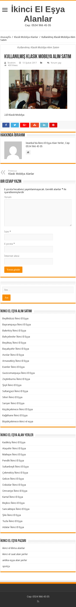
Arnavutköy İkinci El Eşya (15, 360)
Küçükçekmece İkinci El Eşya (17, 409)
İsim (7, 231)
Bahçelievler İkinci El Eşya (16, 336)
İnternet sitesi (11, 255)
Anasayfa (5, 37)
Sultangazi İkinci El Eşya (15, 391)
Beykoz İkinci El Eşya (13, 502)
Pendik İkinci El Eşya (13, 460)
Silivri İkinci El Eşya (12, 397)
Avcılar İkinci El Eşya (13, 354)
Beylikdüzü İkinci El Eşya (15, 318)
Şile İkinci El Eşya (11, 515)
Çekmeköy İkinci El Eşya (15, 472)
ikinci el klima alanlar (13, 548)
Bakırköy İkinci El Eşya (14, 330)
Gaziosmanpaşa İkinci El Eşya (18, 373)
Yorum (7, 197)
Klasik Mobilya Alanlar (26, 37)
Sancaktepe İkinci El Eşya (15, 509)
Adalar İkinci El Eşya (13, 527)
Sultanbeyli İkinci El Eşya (15, 466)
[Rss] (38, 601)
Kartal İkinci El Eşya (12, 496)
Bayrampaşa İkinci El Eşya (16, 324)
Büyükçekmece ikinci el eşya (17, 421)
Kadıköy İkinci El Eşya (13, 442)
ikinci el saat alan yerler (15, 554)
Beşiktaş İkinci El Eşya (14, 342)
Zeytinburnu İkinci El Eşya (16, 379)
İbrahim (12, 63)
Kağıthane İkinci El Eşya (14, 415)
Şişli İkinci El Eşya (11, 385)
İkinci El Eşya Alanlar (38, 13)
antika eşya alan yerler (14, 560)
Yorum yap (56, 63)
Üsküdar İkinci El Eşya (14, 484)
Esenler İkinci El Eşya (13, 366)
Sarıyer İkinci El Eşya (13, 403)
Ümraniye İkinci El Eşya (14, 490)
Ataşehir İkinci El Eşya (14, 448)
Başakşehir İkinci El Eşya (15, 348)
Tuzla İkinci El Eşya (12, 521)
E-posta (9, 243)
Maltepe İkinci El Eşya (14, 454)
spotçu (6, 566)
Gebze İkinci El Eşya (13, 478)
